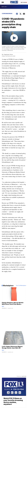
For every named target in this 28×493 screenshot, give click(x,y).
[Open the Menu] (2, 2)
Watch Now (23, 2)
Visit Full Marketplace (21, 285)
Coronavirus (7, 13)
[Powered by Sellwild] (24, 376)
